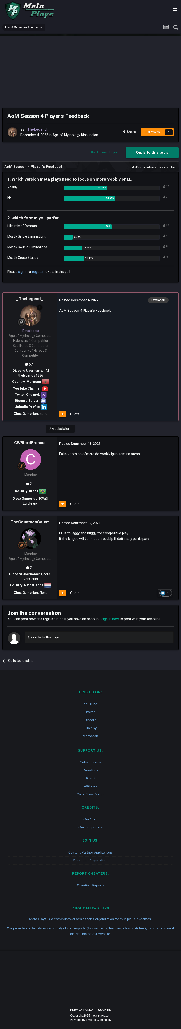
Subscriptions (90, 762)
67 (30, 364)
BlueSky (90, 728)
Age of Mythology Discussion (75, 135)
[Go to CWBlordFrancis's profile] (30, 459)
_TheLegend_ (29, 298)
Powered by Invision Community (90, 1019)
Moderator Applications (90, 860)
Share (130, 132)
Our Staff (90, 819)
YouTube (90, 704)
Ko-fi (90, 778)
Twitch (90, 712)
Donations (91, 770)
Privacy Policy (82, 1010)
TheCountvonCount (30, 521)
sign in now (110, 619)
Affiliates (90, 786)
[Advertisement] (90, 69)
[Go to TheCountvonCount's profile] (30, 538)
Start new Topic (104, 152)
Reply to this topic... (47, 637)
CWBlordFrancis (29, 442)
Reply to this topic (152, 152)
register (38, 272)
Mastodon (90, 736)
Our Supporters (90, 827)
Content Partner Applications (90, 852)
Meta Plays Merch (90, 794)
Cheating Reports (90, 885)
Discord (90, 720)
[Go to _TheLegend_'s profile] (12, 132)
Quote (74, 414)
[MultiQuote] (62, 414)
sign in (23, 272)
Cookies (104, 1010)
